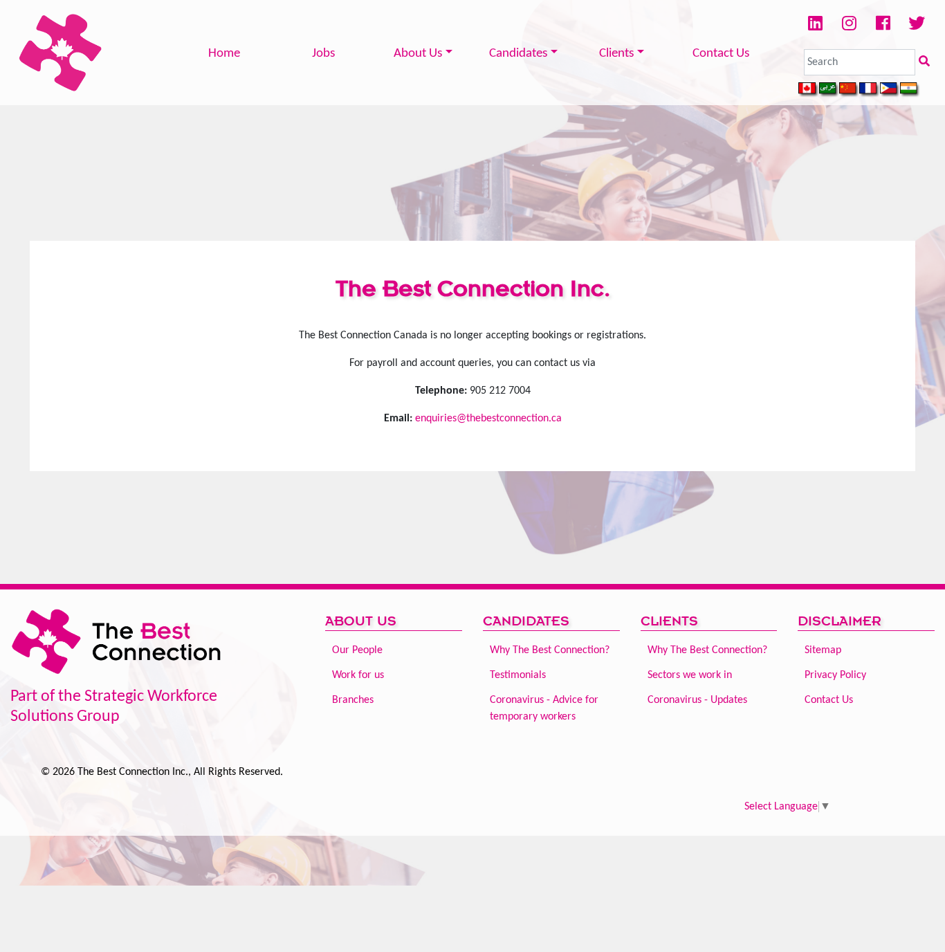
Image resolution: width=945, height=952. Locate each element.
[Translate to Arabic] (829, 89)
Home (224, 53)
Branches (353, 700)
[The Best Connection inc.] (118, 646)
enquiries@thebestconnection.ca (488, 418)
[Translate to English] (808, 89)
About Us (360, 621)
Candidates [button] (518, 53)
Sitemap (823, 650)
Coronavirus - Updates (697, 700)
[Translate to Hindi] (910, 89)
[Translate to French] (869, 89)
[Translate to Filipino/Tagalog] (890, 89)
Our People (357, 650)
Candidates (526, 621)
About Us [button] (418, 53)
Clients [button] (616, 53)
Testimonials (518, 675)
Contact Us (720, 53)
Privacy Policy (835, 675)
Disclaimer (839, 621)
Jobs (323, 53)
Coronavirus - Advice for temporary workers (544, 708)
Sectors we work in (690, 675)
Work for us (358, 675)
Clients (669, 621)
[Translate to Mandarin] (849, 89)
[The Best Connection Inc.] (60, 52)
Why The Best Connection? (549, 650)
